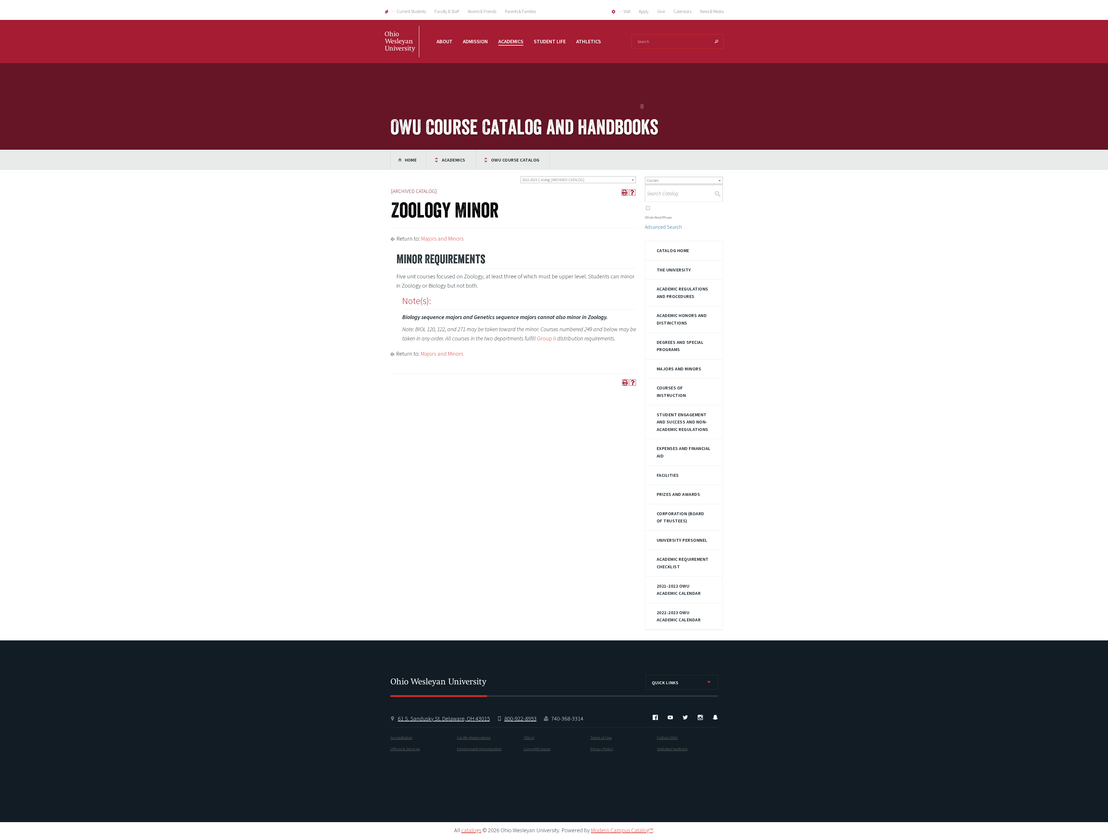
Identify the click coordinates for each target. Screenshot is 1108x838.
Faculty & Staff (447, 11)
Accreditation (401, 737)
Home (411, 160)
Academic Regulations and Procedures (682, 292)
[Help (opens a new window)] (632, 192)
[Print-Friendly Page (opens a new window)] (625, 192)
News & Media (712, 11)
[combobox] (578, 179)
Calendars (682, 11)
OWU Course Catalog (515, 160)
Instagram (700, 717)
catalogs (471, 830)
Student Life (550, 41)
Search (716, 41)
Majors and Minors (442, 238)
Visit (627, 11)
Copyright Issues (537, 748)
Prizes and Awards (678, 494)
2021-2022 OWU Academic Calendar (679, 589)
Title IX (529, 737)
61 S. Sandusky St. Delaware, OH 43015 (444, 718)
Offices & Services (405, 748)
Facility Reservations (474, 737)
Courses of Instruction (671, 391)
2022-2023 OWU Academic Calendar (679, 616)
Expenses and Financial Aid (684, 452)
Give (661, 11)
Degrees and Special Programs (680, 346)
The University (674, 270)
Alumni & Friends (482, 11)
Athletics (588, 41)
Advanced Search (663, 227)
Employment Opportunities (479, 748)
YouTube (670, 717)
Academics (510, 41)
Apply (644, 11)
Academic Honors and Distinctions (682, 319)
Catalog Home (673, 250)
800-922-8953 (520, 718)
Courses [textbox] (652, 180)
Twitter (685, 717)
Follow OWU (667, 737)
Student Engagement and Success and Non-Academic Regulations (682, 422)
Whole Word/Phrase (658, 217)
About (444, 41)
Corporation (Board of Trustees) (680, 517)
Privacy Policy (601, 748)
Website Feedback (672, 748)
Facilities (668, 475)
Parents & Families (520, 11)
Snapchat (715, 717)
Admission (475, 41)
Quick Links (665, 682)
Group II (546, 338)
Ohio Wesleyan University (402, 47)
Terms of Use (601, 737)
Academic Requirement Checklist (683, 562)
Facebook (655, 717)
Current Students (411, 11)
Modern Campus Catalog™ (622, 830)
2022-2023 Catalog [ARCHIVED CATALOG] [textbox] (553, 179)
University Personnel (682, 540)
